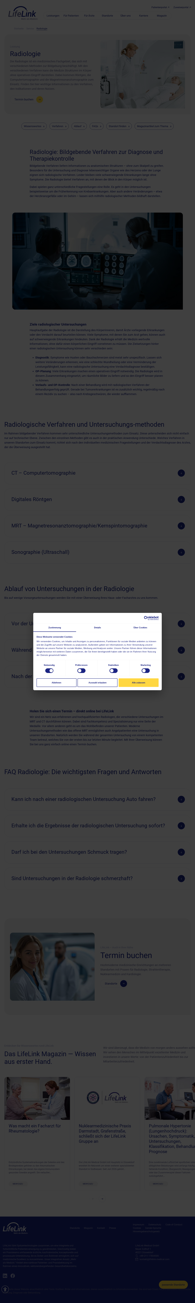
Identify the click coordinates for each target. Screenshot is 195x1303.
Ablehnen (56, 682)
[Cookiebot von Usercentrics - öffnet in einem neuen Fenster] (146, 618)
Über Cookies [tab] (140, 627)
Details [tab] (97, 627)
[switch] (81, 670)
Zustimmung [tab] (54, 627)
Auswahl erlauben (97, 682)
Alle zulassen (138, 682)
